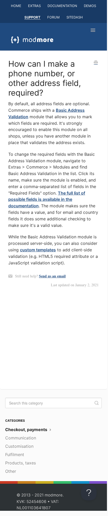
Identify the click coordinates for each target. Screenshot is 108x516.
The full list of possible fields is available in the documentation (46, 199)
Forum (53, 17)
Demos (90, 6)
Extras (34, 6)
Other (10, 471)
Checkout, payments (26, 429)
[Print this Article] (96, 63)
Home (16, 6)
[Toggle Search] (97, 403)
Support (32, 17)
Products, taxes (20, 462)
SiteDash (74, 17)
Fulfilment (14, 454)
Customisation (19, 446)
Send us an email (52, 276)
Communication (20, 437)
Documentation (62, 6)
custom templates (38, 249)
